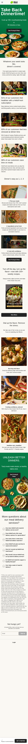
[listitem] (14, 195)
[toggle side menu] (2, 2)
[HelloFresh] (14, 2)
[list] (14, 296)
